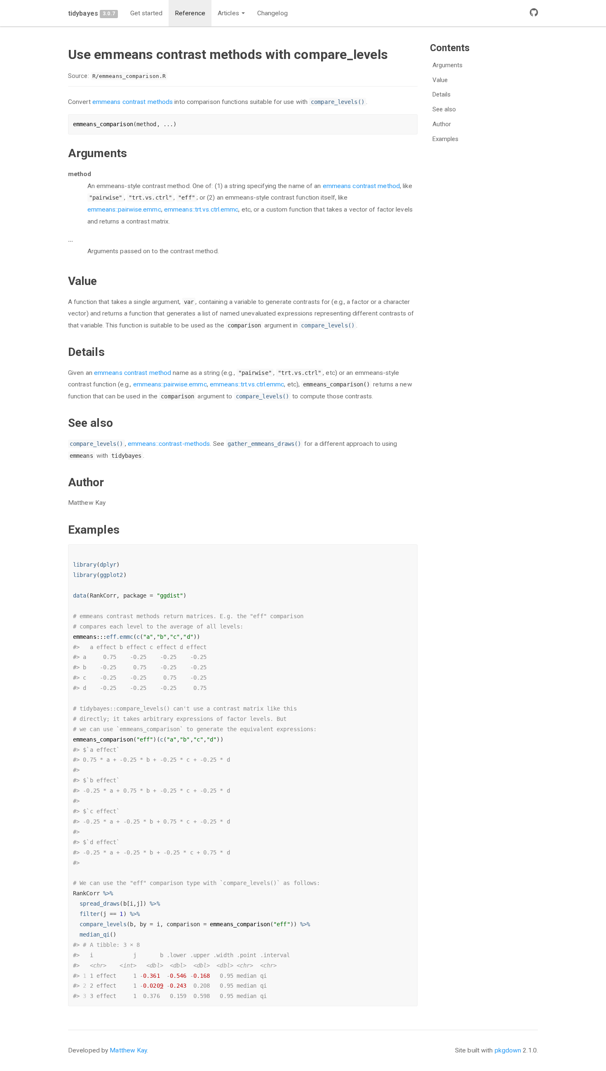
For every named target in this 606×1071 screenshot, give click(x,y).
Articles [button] (229, 13)
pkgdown (508, 1050)
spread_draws (100, 903)
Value (440, 80)
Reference (190, 13)
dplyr (108, 564)
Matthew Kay (128, 1050)
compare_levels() (337, 102)
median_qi (95, 934)
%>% (108, 893)
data (79, 595)
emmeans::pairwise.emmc (124, 209)
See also (444, 109)
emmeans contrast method (361, 186)
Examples (445, 139)
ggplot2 (111, 575)
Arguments (447, 65)
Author (441, 124)
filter (90, 914)
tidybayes (83, 13)
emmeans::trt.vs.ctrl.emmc (201, 209)
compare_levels (103, 924)
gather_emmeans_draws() (264, 443)
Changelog (272, 13)
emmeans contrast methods (132, 102)
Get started (146, 13)
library (84, 564)
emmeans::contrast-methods (169, 443)
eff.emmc (119, 636)
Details (441, 94)
